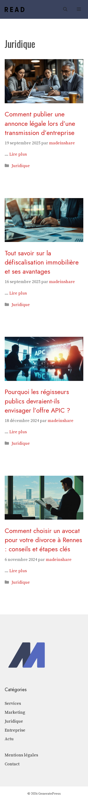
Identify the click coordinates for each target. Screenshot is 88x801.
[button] (65, 9)
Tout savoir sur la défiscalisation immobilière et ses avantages (42, 262)
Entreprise (15, 730)
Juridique (20, 166)
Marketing (15, 712)
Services (13, 703)
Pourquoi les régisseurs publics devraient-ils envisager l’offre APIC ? (37, 401)
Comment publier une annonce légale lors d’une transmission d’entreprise (40, 123)
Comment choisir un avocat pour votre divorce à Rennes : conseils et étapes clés (43, 540)
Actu (9, 739)
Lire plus (18, 154)
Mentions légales (21, 755)
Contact (12, 764)
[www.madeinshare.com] (14, 9)
